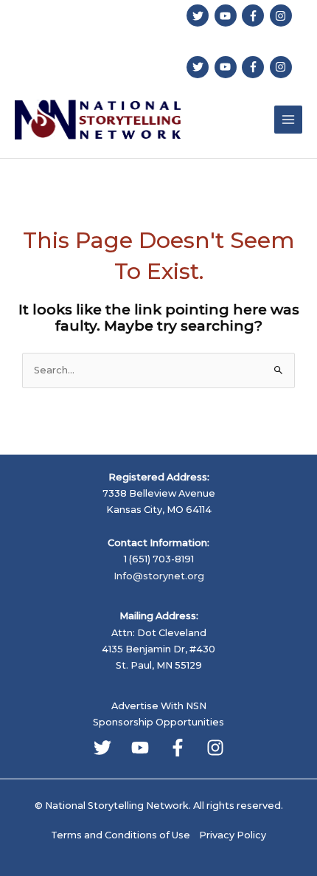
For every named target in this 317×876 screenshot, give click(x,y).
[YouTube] (140, 747)
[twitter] (199, 15)
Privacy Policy (232, 835)
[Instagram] (215, 747)
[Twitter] (102, 747)
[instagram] (283, 15)
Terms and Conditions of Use (120, 835)
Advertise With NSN (158, 705)
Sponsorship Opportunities (158, 722)
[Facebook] (178, 747)
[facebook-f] (255, 15)
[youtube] (227, 15)
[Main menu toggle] (288, 120)
